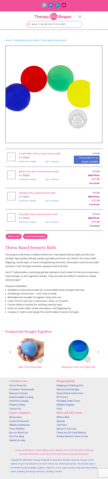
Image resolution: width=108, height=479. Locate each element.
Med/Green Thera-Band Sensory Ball (38, 171)
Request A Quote (18, 393)
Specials (61, 421)
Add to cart (14, 236)
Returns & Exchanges (68, 389)
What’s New (63, 417)
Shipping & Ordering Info (70, 385)
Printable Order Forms (68, 400)
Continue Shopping (35, 236)
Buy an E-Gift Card (66, 428)
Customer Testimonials (21, 389)
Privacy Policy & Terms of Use (72, 436)
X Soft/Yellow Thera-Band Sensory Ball (39, 153)
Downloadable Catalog (21, 397)
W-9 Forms (62, 397)
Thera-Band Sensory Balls (26, 40)
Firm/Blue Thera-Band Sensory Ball (38, 214)
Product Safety (17, 404)
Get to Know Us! (17, 385)
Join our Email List (18, 432)
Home (8, 40)
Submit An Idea (17, 440)
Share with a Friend (27, 161)
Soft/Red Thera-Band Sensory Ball (37, 193)
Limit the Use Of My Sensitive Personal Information (65, 454)
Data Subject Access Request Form (52, 450)
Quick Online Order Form (70, 393)
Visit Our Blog (16, 436)
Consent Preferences (24, 450)
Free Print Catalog (18, 400)
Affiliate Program (66, 404)
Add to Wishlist (52, 161)
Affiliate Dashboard (19, 424)
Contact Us (15, 408)
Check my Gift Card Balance (71, 432)
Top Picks (62, 424)
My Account (15, 417)
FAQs (59, 408)
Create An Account (19, 421)
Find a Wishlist (17, 428)
